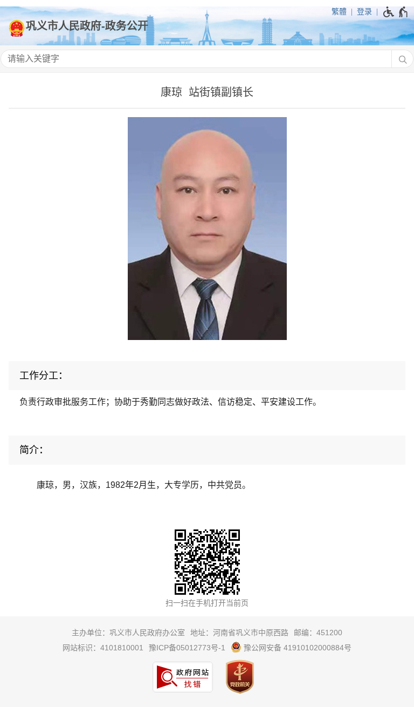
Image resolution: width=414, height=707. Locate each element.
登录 (364, 11)
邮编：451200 (318, 632)
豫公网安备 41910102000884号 (296, 647)
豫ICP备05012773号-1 (187, 647)
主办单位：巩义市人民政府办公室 (128, 632)
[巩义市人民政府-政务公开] (207, 25)
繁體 (339, 11)
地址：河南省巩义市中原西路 (239, 632)
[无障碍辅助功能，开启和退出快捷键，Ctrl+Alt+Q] (396, 11)
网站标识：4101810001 (103, 647)
